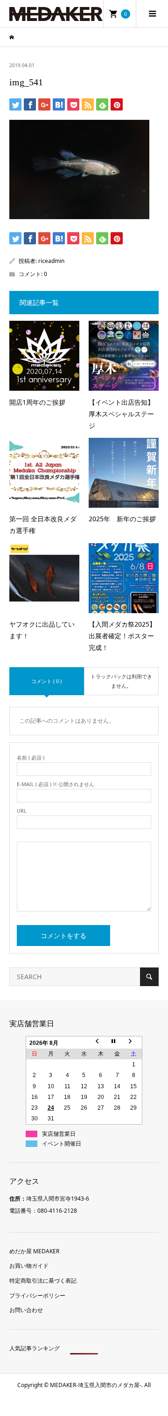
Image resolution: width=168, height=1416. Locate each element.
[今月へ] (117, 1042)
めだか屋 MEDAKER (34, 1251)
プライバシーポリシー (37, 1295)
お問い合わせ (26, 1310)
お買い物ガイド (29, 1266)
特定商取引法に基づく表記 (43, 1281)
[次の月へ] (134, 1042)
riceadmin (51, 261)
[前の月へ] (100, 1042)
